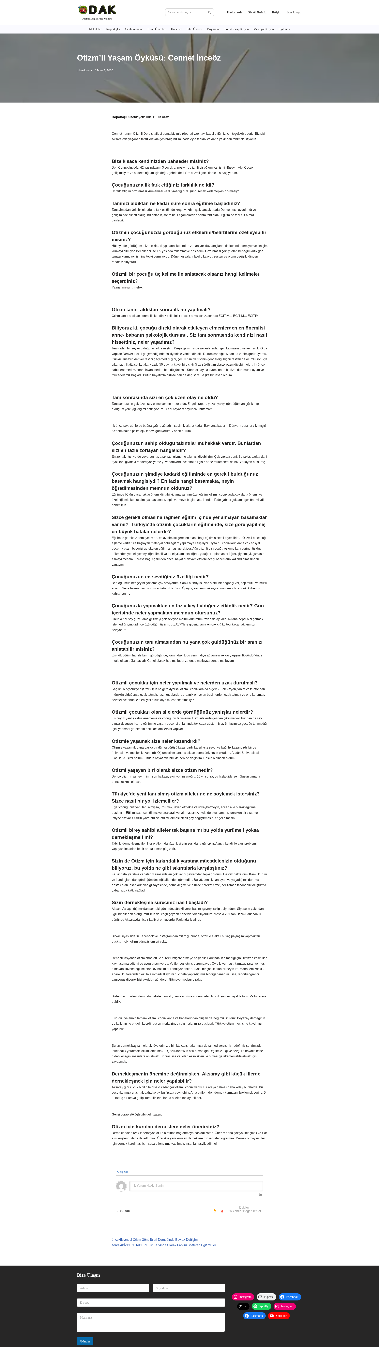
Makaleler (95, 29)
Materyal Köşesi (263, 29)
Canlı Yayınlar (134, 29)
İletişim (276, 12)
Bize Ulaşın (294, 12)
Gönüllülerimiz (257, 12)
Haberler (176, 29)
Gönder (85, 1341)
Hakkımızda (234, 12)
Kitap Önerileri (156, 29)
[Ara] (209, 12)
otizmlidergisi (85, 70)
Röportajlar (113, 29)
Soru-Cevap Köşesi (236, 29)
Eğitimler (284, 29)
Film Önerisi (194, 29)
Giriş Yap (122, 1171)
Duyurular (213, 29)
